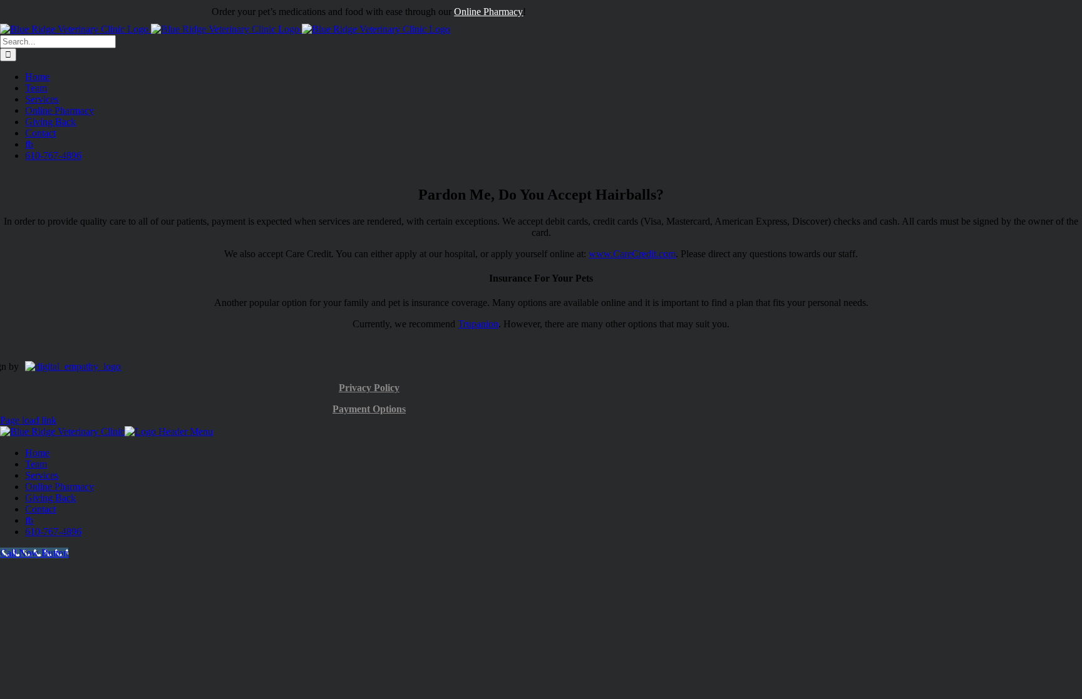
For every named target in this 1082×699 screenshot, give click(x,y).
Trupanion (478, 324)
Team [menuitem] (36, 464)
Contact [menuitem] (40, 509)
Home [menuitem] (37, 452)
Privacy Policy (369, 387)
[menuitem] (29, 520)
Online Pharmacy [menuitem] (59, 486)
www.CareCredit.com (632, 253)
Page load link (28, 420)
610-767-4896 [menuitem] (53, 531)
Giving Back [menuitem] (50, 497)
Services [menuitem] (41, 475)
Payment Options (369, 409)
